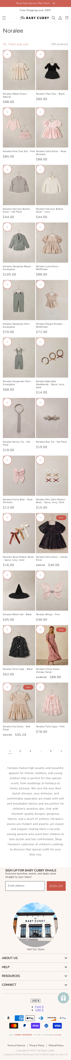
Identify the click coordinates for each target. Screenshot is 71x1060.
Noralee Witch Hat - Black (17, 614)
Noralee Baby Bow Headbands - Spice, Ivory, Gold (50, 384)
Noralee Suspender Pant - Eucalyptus (17, 383)
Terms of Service (16, 1045)
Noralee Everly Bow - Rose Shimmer (18, 501)
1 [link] (10, 751)
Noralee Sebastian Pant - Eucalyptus (17, 325)
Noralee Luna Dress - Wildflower (48, 268)
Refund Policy (56, 1045)
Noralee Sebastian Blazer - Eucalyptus (18, 268)
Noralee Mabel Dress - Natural (15, 95)
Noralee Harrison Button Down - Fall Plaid (16, 210)
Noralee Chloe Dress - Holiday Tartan (48, 670)
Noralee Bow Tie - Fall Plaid (51, 442)
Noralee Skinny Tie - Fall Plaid (16, 443)
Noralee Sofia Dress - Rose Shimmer (51, 153)
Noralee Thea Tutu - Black (50, 94)
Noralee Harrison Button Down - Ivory (49, 210)
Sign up (56, 886)
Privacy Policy (36, 1045)
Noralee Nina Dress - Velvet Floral (52, 558)
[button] (4, 18)
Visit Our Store (35, 949)
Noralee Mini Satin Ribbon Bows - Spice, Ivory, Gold (50, 501)
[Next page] (61, 751)
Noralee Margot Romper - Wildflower (50, 325)
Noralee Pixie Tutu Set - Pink (19, 151)
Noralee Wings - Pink (48, 614)
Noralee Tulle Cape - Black (18, 669)
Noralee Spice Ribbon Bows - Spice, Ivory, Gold (18, 558)
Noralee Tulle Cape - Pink (50, 726)
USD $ (35, 1000)
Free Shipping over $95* (35, 10)
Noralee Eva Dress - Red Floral (16, 728)
